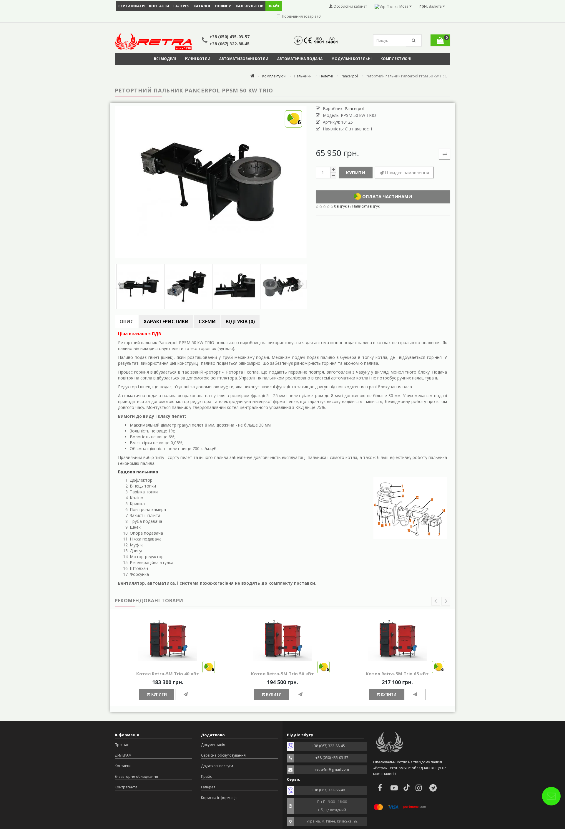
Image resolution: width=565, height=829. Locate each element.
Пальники (303, 76)
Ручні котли (197, 58)
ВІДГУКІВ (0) (240, 321)
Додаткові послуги (217, 765)
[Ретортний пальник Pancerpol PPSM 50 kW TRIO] (138, 286)
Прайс (206, 776)
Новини (223, 6)
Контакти (159, 6)
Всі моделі (165, 58)
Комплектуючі (395, 58)
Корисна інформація (219, 797)
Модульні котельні (351, 58)
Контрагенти (126, 787)
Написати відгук (366, 206)
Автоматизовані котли (243, 58)
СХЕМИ (207, 321)
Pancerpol (349, 76)
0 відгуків (341, 206)
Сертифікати (131, 6)
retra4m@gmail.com (332, 769)
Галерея (181, 6)
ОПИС (126, 321)
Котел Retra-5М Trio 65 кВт (397, 674)
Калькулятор (249, 6)
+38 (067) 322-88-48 (328, 789)
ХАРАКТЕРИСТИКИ (166, 321)
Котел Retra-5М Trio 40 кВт (167, 674)
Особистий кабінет (350, 6)
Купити (355, 172)
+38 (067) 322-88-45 (230, 44)
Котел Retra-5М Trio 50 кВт (282, 674)
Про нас (122, 744)
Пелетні (326, 76)
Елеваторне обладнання (136, 776)
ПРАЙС (273, 6)
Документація (213, 744)
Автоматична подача (300, 58)
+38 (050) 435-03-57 (230, 36)
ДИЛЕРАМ (123, 755)
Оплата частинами (386, 196)
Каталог (202, 6)
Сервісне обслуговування (223, 755)
